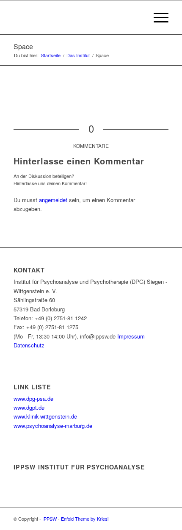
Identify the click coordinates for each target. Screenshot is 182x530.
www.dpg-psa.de (33, 398)
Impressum (131, 336)
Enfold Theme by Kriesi (84, 518)
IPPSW (49, 518)
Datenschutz (29, 345)
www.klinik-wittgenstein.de (45, 416)
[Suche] (137, 17)
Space (23, 46)
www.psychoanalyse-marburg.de (53, 426)
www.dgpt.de (29, 407)
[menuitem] (137, 17)
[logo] (75, 17)
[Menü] (156, 17)
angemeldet (53, 200)
